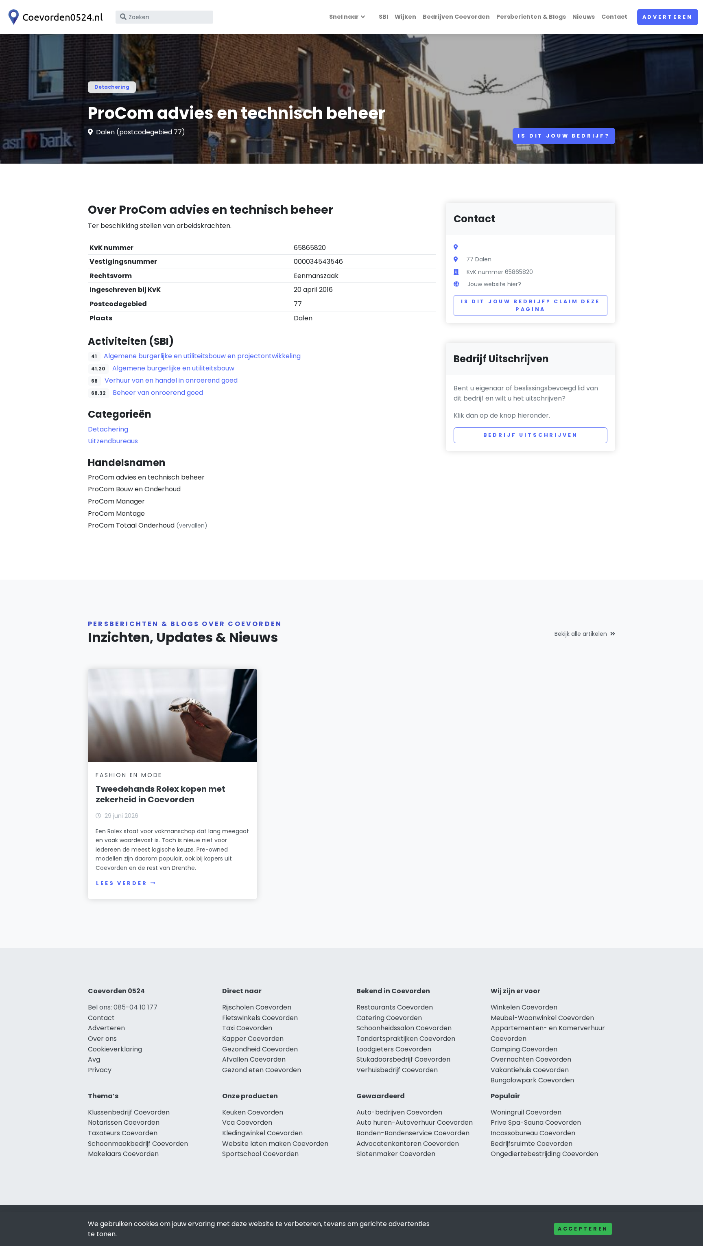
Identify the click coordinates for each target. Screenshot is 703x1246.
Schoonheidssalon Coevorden (404, 1028)
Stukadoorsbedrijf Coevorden (403, 1059)
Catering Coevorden (389, 1018)
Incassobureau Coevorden (533, 1133)
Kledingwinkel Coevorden (262, 1133)
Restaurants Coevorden (394, 1007)
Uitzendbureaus (113, 441)
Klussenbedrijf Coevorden (129, 1112)
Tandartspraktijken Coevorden (405, 1038)
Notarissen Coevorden (123, 1122)
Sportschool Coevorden (260, 1153)
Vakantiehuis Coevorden (530, 1070)
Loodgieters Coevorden (393, 1049)
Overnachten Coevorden (531, 1059)
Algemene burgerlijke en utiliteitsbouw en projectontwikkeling (202, 356)
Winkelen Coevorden (524, 1007)
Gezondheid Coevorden (260, 1049)
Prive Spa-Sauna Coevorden (536, 1122)
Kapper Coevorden (253, 1038)
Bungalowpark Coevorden (532, 1080)
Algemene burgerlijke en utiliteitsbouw (173, 368)
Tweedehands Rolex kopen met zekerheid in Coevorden (160, 794)
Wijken (405, 17)
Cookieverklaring (115, 1049)
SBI (383, 17)
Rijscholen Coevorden (256, 1007)
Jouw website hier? (494, 284)
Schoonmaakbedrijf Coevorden (138, 1143)
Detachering (111, 86)
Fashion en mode (129, 775)
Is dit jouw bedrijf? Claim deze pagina (530, 305)
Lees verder (121, 883)
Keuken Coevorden (252, 1112)
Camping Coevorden (524, 1049)
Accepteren (583, 1228)
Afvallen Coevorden (254, 1059)
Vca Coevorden (247, 1122)
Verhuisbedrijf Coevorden (397, 1070)
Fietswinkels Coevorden (260, 1018)
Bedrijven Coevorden (456, 17)
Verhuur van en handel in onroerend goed (171, 380)
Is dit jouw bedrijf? (564, 135)
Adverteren (667, 16)
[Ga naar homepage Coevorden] (54, 17)
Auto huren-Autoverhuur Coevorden (414, 1122)
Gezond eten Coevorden (261, 1070)
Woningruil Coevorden (526, 1112)
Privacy (99, 1070)
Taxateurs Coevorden (122, 1133)
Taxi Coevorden (247, 1028)
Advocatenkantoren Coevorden (407, 1143)
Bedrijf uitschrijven (530, 434)
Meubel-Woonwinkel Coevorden (542, 1018)
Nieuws (583, 17)
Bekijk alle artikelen (581, 634)
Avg (94, 1059)
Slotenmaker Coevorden (395, 1153)
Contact (614, 17)
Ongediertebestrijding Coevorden (544, 1153)
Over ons (102, 1038)
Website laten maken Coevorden (275, 1143)
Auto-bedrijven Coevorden (399, 1112)
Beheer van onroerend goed (158, 392)
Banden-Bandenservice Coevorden (412, 1133)
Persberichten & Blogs (531, 17)
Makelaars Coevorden (123, 1153)
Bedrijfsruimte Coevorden (531, 1143)
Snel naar (344, 17)
